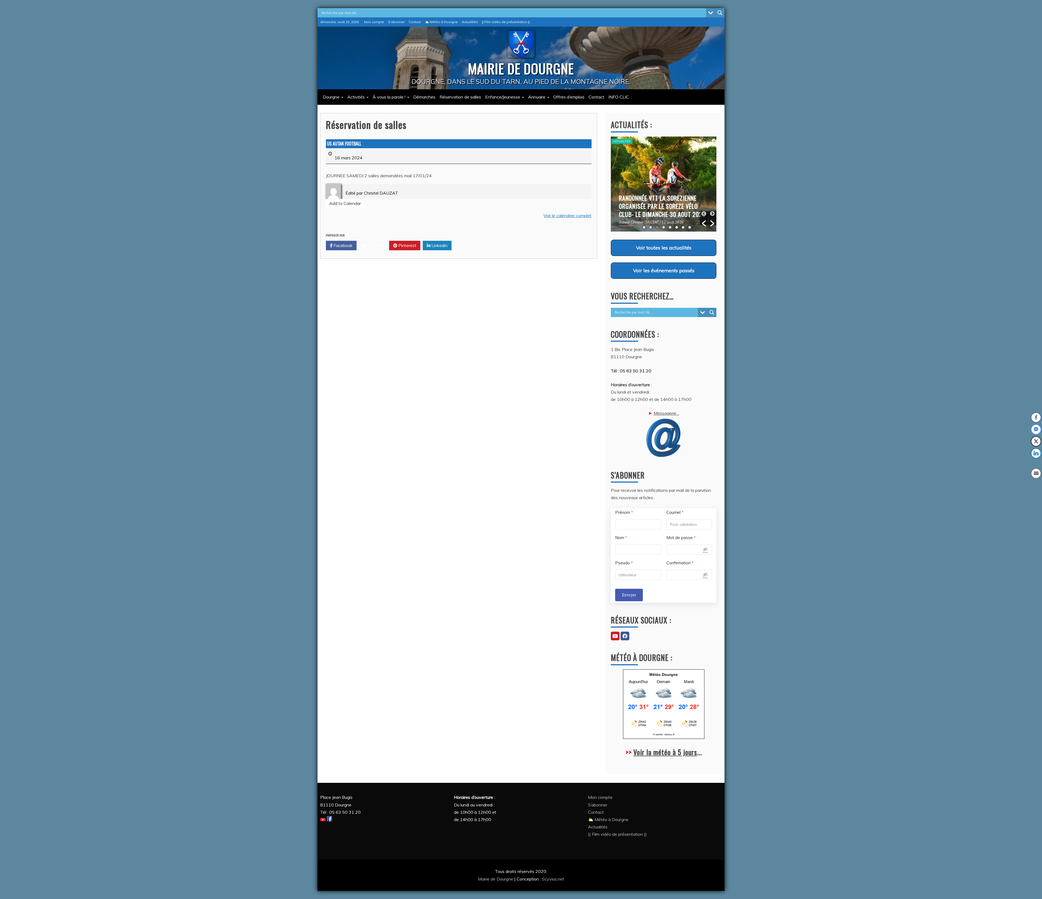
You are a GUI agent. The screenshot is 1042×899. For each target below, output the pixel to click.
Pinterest (406, 245)
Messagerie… (666, 413)
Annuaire (536, 97)
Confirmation (680, 562)
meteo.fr (669, 734)
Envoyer (629, 595)
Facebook (342, 245)
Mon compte (374, 22)
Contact (415, 22)
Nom (621, 537)
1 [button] (644, 227)
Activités (356, 97)
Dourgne (331, 97)
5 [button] (670, 227)
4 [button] (663, 227)
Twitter (375, 245)
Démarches (424, 97)
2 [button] (650, 227)
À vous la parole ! (389, 97)
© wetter (658, 734)
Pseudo (624, 562)
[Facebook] (625, 636)
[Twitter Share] (1036, 441)
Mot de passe (681, 537)
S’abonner (396, 22)
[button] (704, 218)
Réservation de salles (460, 97)
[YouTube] (615, 636)
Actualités (470, 22)
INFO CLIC (618, 97)
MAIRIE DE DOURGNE (521, 68)
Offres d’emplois (568, 97)
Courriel (675, 512)
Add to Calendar (345, 203)
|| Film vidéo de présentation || (506, 22)
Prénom (624, 512)
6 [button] (676, 227)
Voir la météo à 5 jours (665, 752)
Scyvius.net (553, 879)
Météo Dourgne (663, 674)
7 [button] (683, 227)
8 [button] (689, 227)
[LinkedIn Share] (1036, 453)
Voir (663, 248)
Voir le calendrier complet (568, 215)
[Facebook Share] (1036, 417)
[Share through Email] (1036, 473)
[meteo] (663, 726)
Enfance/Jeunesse (502, 97)
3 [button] (657, 227)
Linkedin (438, 245)
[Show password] (705, 549)
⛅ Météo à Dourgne (441, 22)
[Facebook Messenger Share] (1036, 429)
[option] (663, 184)
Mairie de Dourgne (496, 879)
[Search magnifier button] (720, 12)
